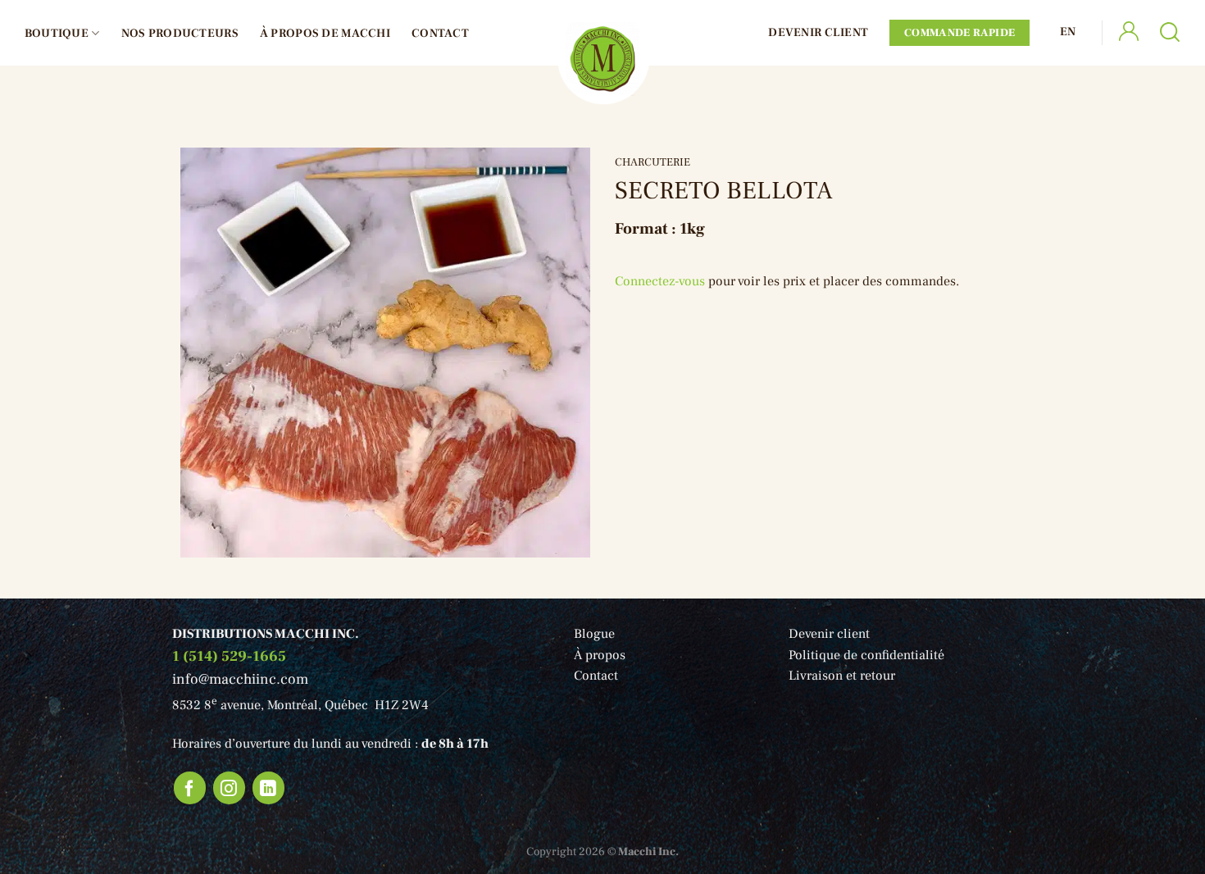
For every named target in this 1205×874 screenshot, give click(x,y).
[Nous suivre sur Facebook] (190, 788)
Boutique (57, 33)
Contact (440, 33)
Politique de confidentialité (866, 655)
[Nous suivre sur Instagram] (229, 788)
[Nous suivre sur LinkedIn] (268, 788)
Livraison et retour (842, 675)
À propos (599, 655)
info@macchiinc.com (240, 679)
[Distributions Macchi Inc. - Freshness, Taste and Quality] (602, 58)
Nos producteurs (180, 33)
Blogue (594, 634)
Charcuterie (652, 162)
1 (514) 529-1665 (229, 656)
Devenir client (818, 32)
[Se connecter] (1129, 33)
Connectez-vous (660, 281)
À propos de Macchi (325, 33)
